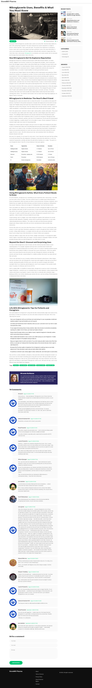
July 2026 (65, 69)
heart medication (23, 365)
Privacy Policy (39, 676)
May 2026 (65, 75)
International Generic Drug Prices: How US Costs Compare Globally (73, 35)
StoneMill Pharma (8, 1)
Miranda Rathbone (50, 41)
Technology (65, 56)
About (37, 671)
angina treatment (31, 365)
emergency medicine (41, 365)
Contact (38, 684)
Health (65, 51)
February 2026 (66, 83)
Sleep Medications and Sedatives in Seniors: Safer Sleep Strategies (73, 22)
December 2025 (66, 88)
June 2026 (65, 72)
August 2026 (66, 67)
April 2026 (65, 77)
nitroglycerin (16, 365)
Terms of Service (40, 674)
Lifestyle (65, 54)
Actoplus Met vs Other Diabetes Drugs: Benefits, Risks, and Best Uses (74, 15)
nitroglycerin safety (50, 365)
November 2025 (67, 90)
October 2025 (66, 93)
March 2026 (65, 80)
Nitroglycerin (28, 53)
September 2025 (67, 96)
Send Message (16, 662)
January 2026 (66, 85)
